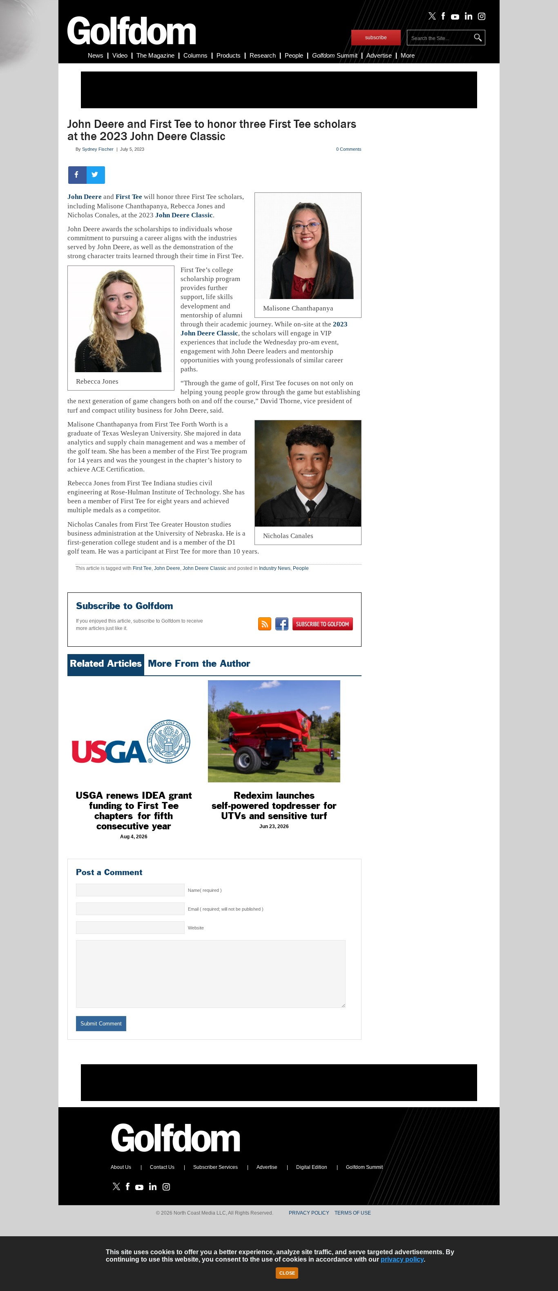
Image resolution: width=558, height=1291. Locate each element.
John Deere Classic (184, 215)
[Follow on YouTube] (453, 18)
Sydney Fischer (98, 149)
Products (229, 55)
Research (263, 55)
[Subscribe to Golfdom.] (322, 623)
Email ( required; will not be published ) (225, 909)
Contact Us (162, 1167)
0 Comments (349, 149)
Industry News (274, 568)
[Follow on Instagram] (479, 18)
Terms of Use (353, 1213)
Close (287, 1273)
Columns (195, 55)
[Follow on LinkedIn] (467, 18)
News (95, 55)
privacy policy (402, 1259)
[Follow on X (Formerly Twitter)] (430, 18)
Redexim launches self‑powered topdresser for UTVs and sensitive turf (274, 806)
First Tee (129, 197)
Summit (334, 55)
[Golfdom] (176, 1155)
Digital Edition (311, 1167)
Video (119, 55)
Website (196, 927)
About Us (121, 1167)
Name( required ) (205, 890)
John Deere (84, 197)
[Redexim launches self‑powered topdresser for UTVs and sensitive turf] (274, 731)
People (294, 55)
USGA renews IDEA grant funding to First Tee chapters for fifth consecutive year (134, 811)
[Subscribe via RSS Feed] (264, 623)
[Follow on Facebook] (441, 18)
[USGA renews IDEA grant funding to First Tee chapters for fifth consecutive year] (133, 731)
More (408, 55)
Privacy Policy (309, 1213)
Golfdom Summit (364, 1167)
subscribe (376, 37)
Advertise (379, 55)
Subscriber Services (215, 1167)
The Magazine (155, 55)
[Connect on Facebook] (281, 623)
